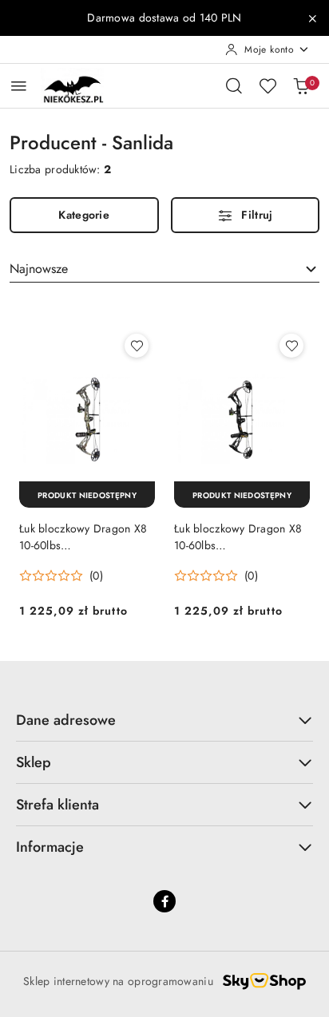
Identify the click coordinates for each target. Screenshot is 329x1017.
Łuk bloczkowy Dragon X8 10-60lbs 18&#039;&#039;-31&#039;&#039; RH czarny (242, 536)
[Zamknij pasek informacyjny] (312, 18)
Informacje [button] (50, 847)
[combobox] (164, 269)
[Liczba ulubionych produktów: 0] (267, 85)
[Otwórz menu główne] (19, 86)
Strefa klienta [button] (57, 804)
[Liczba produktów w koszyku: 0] (301, 85)
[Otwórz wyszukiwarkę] (234, 85)
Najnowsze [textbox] (39, 268)
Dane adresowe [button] (66, 720)
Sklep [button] (33, 762)
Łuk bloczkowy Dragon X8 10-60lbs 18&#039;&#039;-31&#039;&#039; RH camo (87, 536)
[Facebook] (164, 901)
